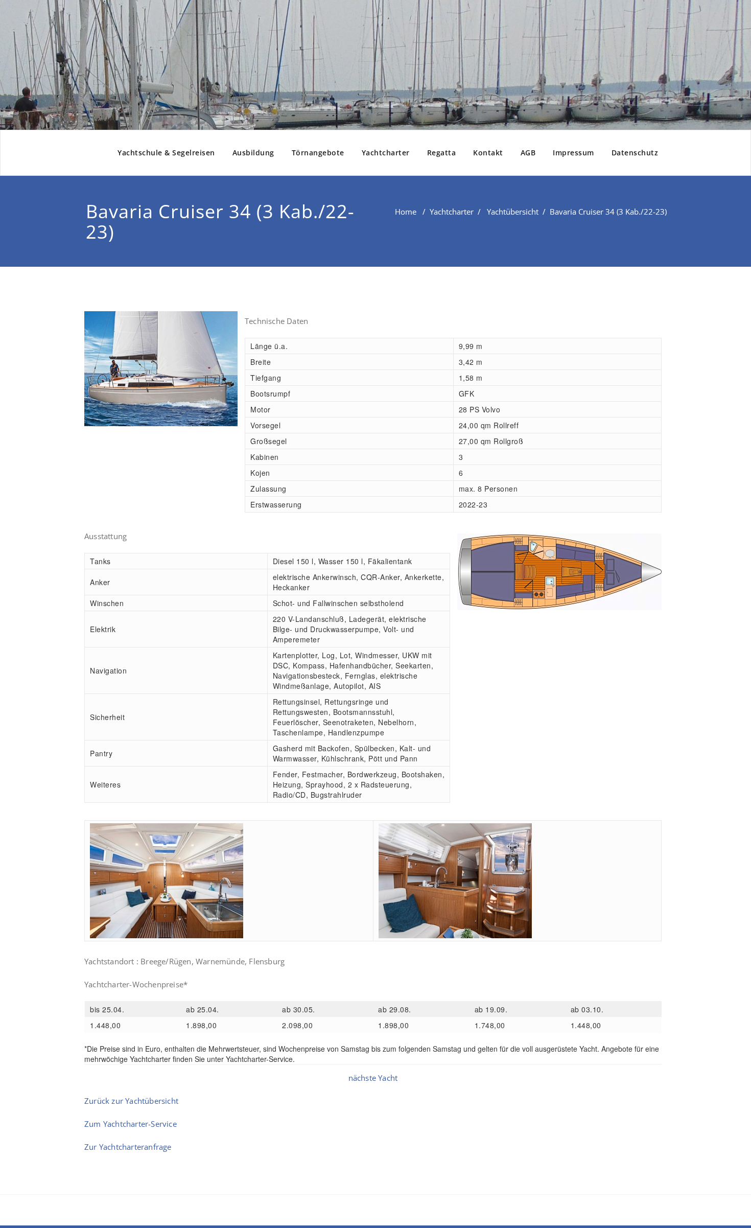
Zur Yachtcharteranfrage (128, 1147)
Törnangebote (318, 152)
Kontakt (488, 152)
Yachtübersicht (512, 211)
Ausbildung (253, 152)
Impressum (573, 152)
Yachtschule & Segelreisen (166, 152)
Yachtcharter (386, 152)
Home (405, 211)
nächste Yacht (373, 1078)
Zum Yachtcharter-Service (130, 1124)
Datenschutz (635, 152)
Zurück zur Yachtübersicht (131, 1101)
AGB (528, 152)
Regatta (441, 152)
